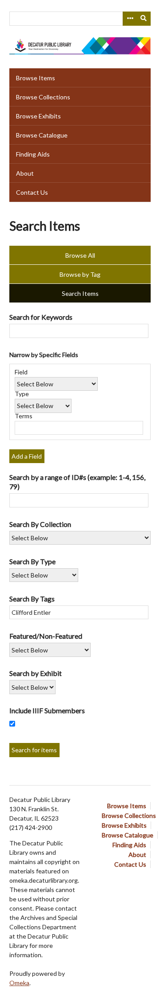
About (25, 173)
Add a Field (27, 456)
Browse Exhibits (38, 116)
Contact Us (32, 192)
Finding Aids (33, 154)
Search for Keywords (40, 317)
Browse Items (35, 78)
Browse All (80, 255)
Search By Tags (32, 598)
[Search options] (130, 19)
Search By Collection (40, 524)
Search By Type (32, 561)
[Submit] (144, 19)
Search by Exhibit (35, 673)
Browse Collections (43, 97)
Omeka (19, 982)
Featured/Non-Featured (45, 636)
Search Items (80, 293)
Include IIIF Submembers (47, 710)
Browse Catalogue (42, 135)
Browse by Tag (80, 274)
